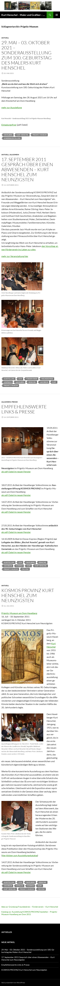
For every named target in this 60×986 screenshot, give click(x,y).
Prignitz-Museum (40, 135)
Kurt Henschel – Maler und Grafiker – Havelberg (24, 14)
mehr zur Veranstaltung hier (14, 256)
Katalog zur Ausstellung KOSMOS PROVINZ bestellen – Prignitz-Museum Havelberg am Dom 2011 (29, 913)
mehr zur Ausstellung (11, 107)
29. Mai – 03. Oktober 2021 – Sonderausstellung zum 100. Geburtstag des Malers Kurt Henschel (26, 55)
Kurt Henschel (22, 135)
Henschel (32, 382)
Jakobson (44, 382)
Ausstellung (9, 379)
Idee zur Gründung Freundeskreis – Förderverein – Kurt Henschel (29, 907)
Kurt (54, 382)
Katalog (19, 886)
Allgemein (14, 155)
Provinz (25, 569)
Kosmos (19, 566)
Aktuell (5, 38)
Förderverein (31, 379)
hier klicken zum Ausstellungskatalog (19, 855)
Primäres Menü (56, 14)
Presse (15, 402)
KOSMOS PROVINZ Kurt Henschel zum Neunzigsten (27, 595)
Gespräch (8, 382)
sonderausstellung (12, 138)
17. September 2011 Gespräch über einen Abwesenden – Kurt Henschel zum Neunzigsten (27, 169)
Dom (20, 379)
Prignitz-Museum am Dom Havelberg (19, 613)
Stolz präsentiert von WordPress (13, 983)
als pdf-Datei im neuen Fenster (16, 471)
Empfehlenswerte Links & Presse (24, 409)
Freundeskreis (47, 379)
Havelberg (8, 135)
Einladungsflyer (8, 124)
